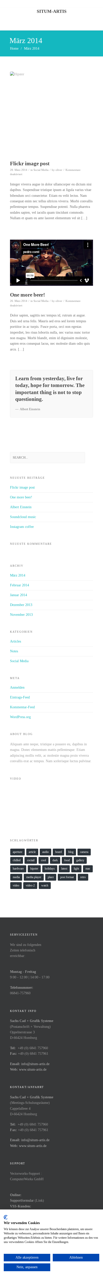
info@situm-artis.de (35, 1064)
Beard (58, 852)
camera (84, 852)
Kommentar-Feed (22, 707)
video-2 (30, 885)
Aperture (17, 852)
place (51, 877)
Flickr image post (30, 164)
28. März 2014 (18, 169)
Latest (64, 868)
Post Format (67, 877)
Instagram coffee (22, 527)
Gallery (80, 860)
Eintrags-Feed (20, 697)
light (76, 868)
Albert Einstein (21, 507)
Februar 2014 (19, 585)
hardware (18, 868)
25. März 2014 (18, 419)
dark (55, 860)
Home (14, 48)
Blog (71, 852)
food (67, 860)
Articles (15, 641)
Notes (37, 419)
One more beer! (27, 295)
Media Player (33, 877)
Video (16, 885)
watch (44, 885)
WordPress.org (20, 717)
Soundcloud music (23, 517)
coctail (30, 860)
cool (43, 860)
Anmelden (17, 687)
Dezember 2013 (21, 605)
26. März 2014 (18, 300)
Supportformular (22, 1200)
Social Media (41, 169)
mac (88, 868)
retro (83, 877)
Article (32, 852)
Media (16, 877)
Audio (45, 852)
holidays (50, 868)
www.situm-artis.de (32, 1069)
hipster (34, 868)
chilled (16, 860)
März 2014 (17, 575)
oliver (59, 169)
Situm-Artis (51, 11)
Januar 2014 (18, 595)
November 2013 (21, 615)
